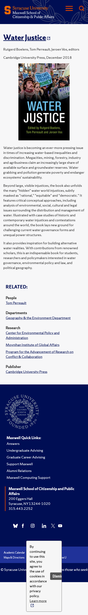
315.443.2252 (21, 508)
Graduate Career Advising (26, 457)
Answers (13, 443)
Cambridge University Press (26, 371)
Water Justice (24, 37)
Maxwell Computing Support (28, 477)
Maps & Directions (14, 557)
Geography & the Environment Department (38, 317)
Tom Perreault (16, 302)
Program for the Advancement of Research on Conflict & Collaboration (39, 354)
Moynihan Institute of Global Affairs (32, 344)
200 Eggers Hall (21, 498)
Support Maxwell (20, 464)
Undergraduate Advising (25, 450)
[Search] (81, 8)
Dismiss (58, 576)
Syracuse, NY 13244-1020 (29, 503)
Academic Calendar (14, 552)
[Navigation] (69, 8)
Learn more (38, 600)
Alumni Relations (19, 470)
